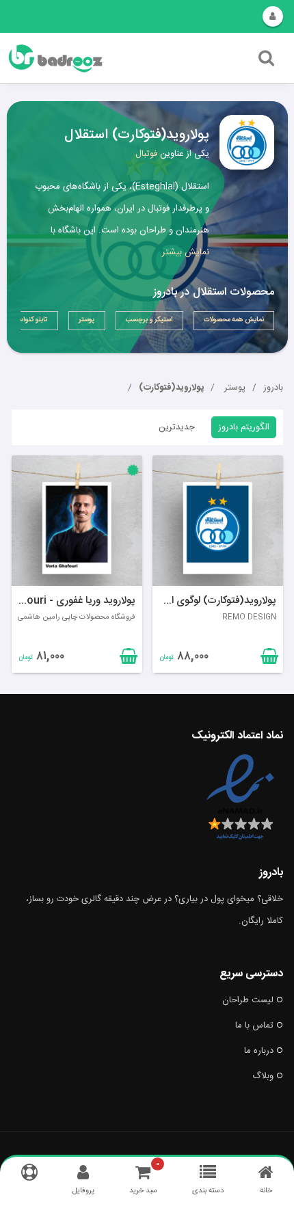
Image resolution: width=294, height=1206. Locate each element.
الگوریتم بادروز (243, 427)
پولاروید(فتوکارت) (171, 387)
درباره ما (258, 1050)
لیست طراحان (247, 1000)
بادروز (273, 387)
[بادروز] (100, 58)
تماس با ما (254, 1025)
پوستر (233, 387)
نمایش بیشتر (185, 252)
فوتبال (146, 153)
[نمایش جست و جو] (266, 61)
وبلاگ (262, 1076)
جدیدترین (177, 427)
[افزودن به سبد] (127, 659)
